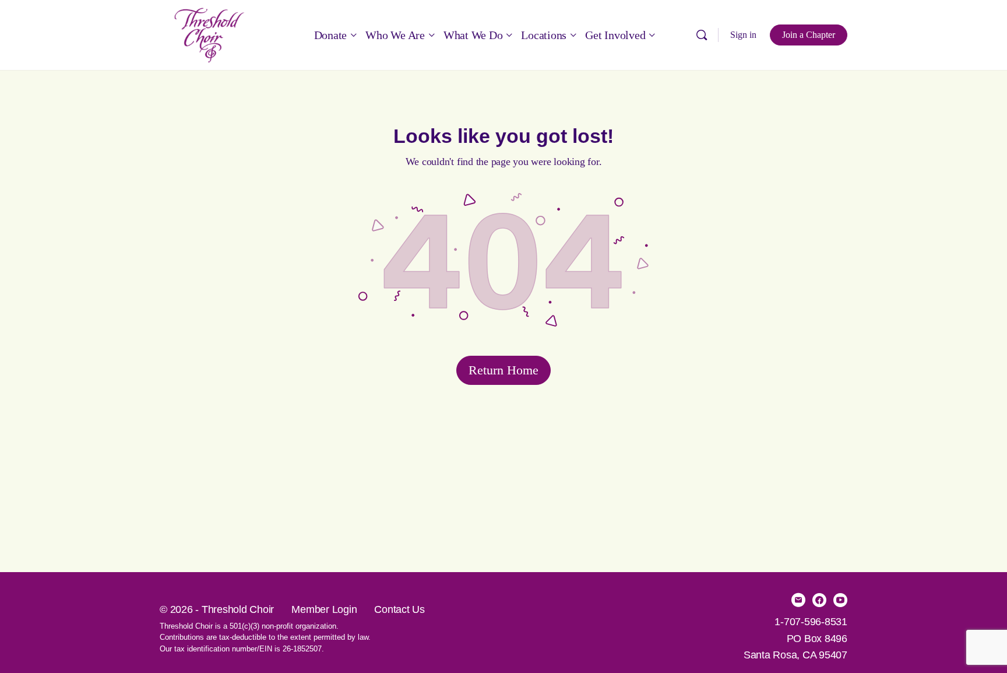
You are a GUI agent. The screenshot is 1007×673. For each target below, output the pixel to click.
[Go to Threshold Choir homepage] (209, 33)
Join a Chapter (808, 35)
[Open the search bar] (701, 35)
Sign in (743, 35)
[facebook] (819, 600)
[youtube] (840, 600)
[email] (798, 600)
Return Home (503, 370)
